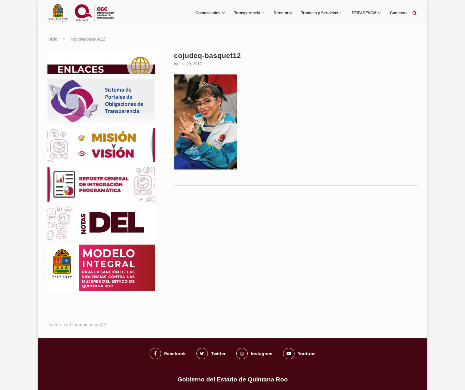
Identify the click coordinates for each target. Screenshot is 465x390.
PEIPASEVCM (364, 13)
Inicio (52, 39)
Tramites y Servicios (319, 13)
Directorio (283, 13)
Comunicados (207, 13)
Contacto (398, 13)
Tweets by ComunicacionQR (77, 324)
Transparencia (247, 13)
